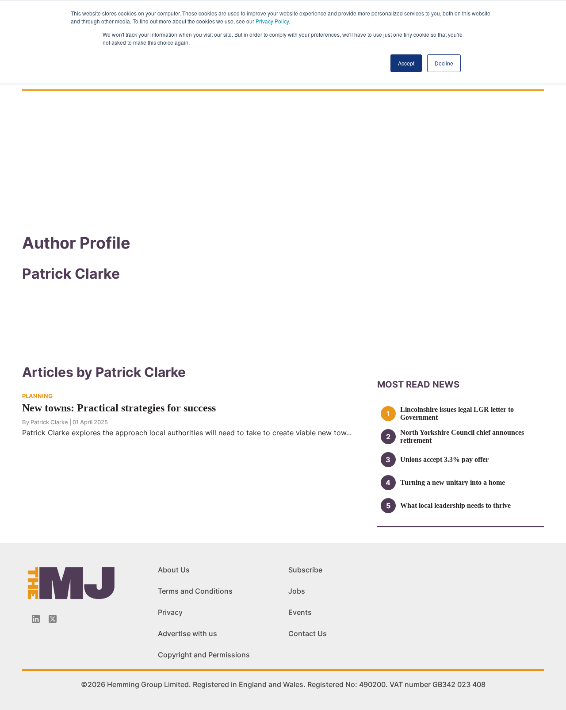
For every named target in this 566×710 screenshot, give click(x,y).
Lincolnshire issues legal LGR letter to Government (457, 413)
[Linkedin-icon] (36, 619)
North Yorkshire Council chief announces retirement (462, 436)
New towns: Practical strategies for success (119, 408)
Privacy (170, 612)
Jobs (296, 591)
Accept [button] (406, 63)
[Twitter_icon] (53, 619)
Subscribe (305, 569)
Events (300, 612)
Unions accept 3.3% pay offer (444, 459)
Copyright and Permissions (204, 654)
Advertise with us (187, 633)
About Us (174, 569)
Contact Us (307, 633)
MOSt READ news (418, 384)
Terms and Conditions (195, 591)
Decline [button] (444, 63)
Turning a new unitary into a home (452, 482)
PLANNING (37, 395)
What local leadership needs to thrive (455, 505)
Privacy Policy (272, 21)
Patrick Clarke (49, 422)
